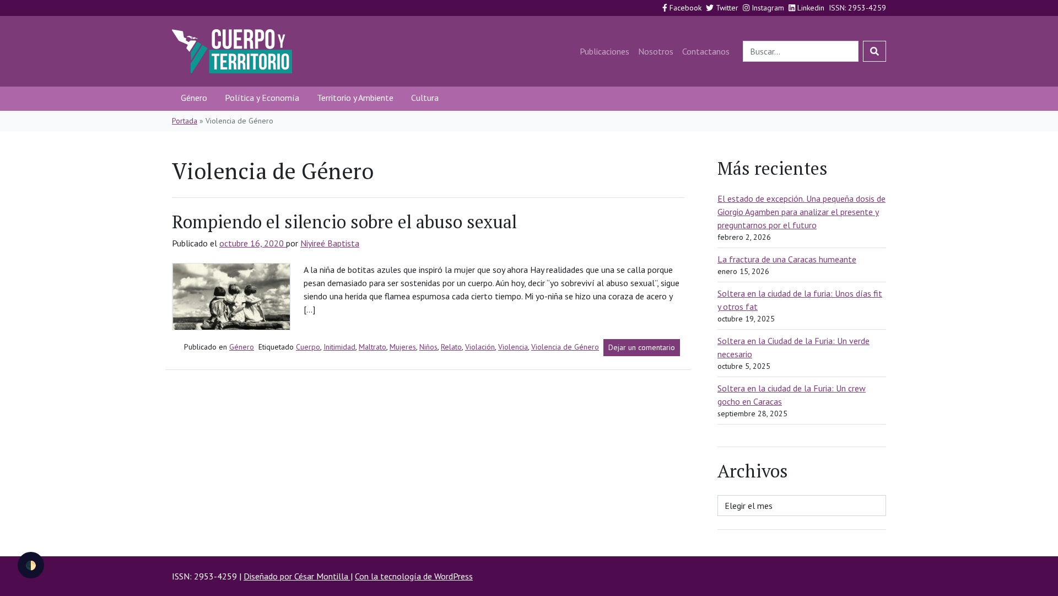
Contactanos (706, 51)
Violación (480, 347)
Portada (184, 121)
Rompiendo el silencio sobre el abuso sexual (344, 221)
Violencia (513, 347)
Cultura (425, 97)
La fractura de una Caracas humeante (786, 259)
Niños (428, 347)
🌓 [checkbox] (30, 565)
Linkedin (809, 8)
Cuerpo (308, 347)
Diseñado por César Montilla (297, 576)
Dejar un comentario (644, 349)
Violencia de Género (565, 347)
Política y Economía (262, 97)
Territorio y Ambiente (355, 97)
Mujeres (403, 347)
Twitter (726, 8)
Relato (451, 347)
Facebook (684, 8)
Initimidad (339, 347)
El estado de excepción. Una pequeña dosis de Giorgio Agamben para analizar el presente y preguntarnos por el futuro (801, 211)
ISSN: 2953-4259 (857, 8)
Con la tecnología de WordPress (414, 576)
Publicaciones (604, 51)
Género (194, 97)
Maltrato (372, 347)
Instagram (766, 8)
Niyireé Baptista (329, 243)
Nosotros (655, 51)
